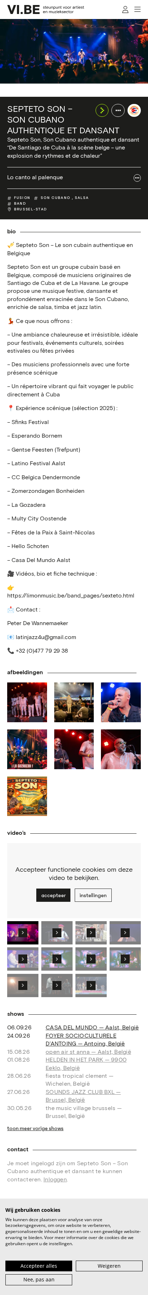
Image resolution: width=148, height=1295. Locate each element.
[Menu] (137, 9)
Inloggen (55, 1180)
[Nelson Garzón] (121, 749)
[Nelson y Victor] (74, 749)
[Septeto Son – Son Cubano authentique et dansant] (134, 110)
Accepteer (53, 895)
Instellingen (93, 895)
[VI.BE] (45, 9)
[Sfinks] (74, 702)
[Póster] (27, 796)
